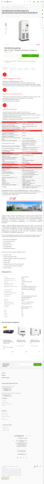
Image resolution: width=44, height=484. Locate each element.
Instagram (20, 457)
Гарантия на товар (6, 430)
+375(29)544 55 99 (6, 477)
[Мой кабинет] (30, 1)
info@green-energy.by (22, 438)
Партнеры (3, 405)
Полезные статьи (5, 414)
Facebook (17, 457)
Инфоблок (4, 410)
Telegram (23, 457)
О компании (4, 400)
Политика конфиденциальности (7, 403)
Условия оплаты (5, 427)
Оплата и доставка (7, 424)
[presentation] (1, 340)
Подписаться (37, 364)
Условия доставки (6, 428)
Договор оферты (5, 402)
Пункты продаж (5, 377)
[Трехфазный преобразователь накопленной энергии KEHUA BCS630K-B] (24, 30)
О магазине (4, 398)
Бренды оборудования (6, 416)
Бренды (3, 375)
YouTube (26, 457)
